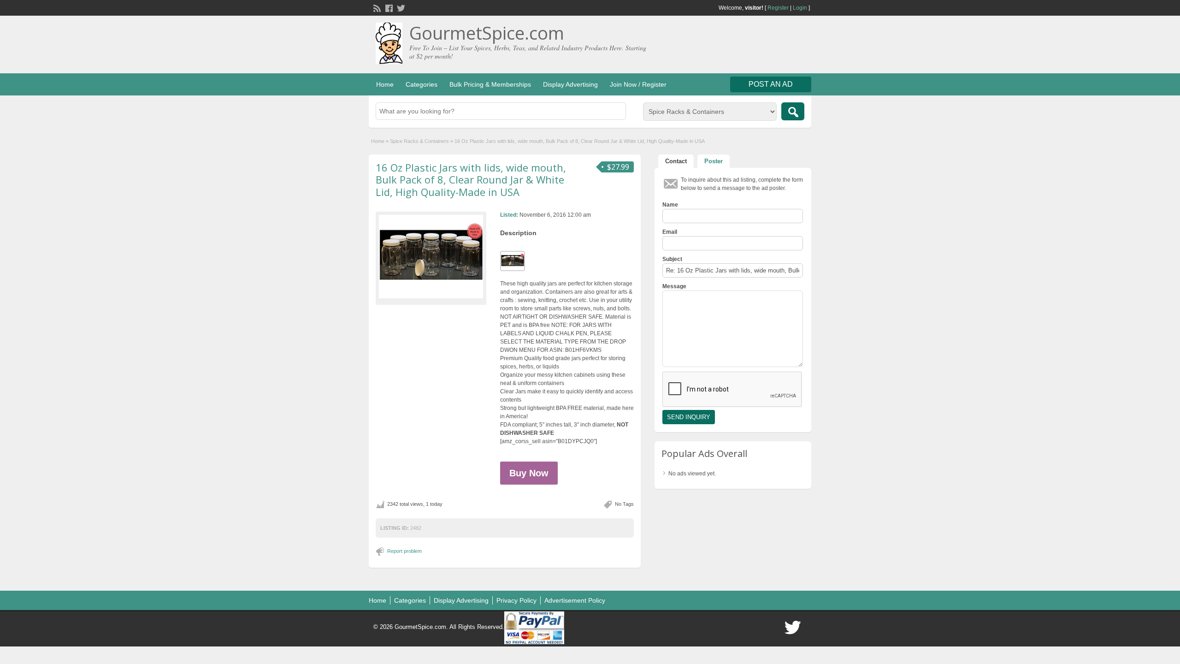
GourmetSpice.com (486, 33)
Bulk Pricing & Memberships (490, 84)
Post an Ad (771, 84)
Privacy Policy (516, 600)
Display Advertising (570, 84)
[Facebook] (388, 7)
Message (674, 286)
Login (800, 8)
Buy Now (529, 473)
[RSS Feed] (376, 7)
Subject (672, 259)
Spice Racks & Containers (419, 141)
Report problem (404, 551)
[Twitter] (400, 7)
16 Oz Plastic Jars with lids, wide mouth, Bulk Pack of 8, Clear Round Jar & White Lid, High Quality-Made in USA (471, 179)
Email (669, 232)
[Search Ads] (792, 111)
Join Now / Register (638, 84)
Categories (421, 84)
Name (670, 205)
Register (778, 8)
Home (385, 84)
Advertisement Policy (574, 600)
